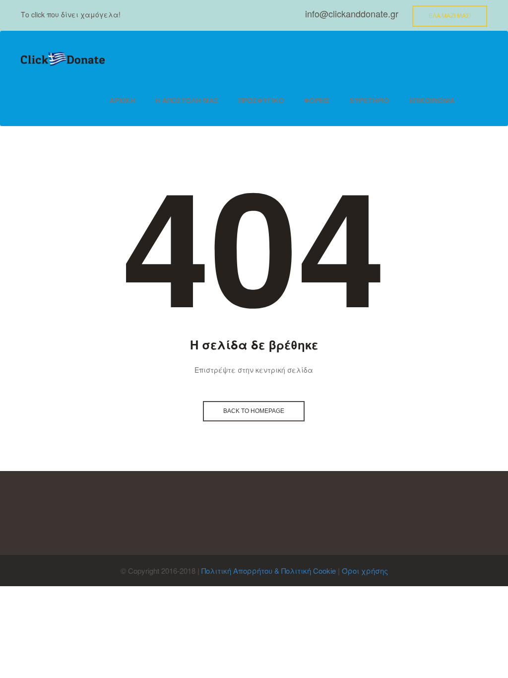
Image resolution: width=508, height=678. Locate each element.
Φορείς (317, 100)
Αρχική (122, 100)
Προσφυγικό (261, 100)
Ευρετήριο (369, 100)
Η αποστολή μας (186, 100)
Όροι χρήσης (365, 570)
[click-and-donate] (63, 59)
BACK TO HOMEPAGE (253, 410)
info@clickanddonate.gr (351, 13)
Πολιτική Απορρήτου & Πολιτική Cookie (268, 570)
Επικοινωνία (431, 100)
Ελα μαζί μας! (450, 15)
